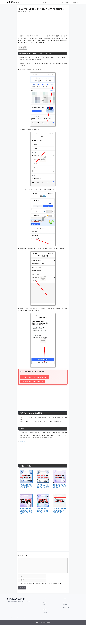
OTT (55, 2)
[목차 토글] (23, 47)
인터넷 (44, 2)
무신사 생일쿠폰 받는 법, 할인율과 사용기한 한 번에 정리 (59, 510)
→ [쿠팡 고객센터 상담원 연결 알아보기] (32, 381)
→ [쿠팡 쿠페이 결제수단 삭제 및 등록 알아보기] (34, 377)
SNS (50, 2)
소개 (64, 602)
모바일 (61, 2)
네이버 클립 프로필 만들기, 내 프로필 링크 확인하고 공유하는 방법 (26, 511)
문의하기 (65, 604)
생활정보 (45, 612)
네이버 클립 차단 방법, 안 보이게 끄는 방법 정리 (59, 485)
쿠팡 (24, 441)
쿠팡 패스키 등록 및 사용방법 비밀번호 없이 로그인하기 (26, 485)
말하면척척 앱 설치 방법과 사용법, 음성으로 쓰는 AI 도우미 (42, 510)
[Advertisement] (43, 22)
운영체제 (68, 2)
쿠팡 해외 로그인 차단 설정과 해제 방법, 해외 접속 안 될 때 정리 (43, 486)
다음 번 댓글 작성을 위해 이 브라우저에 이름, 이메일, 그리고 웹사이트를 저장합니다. (41, 583)
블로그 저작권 (66, 607)
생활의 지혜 (75, 2)
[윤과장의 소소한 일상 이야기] (13, 2)
